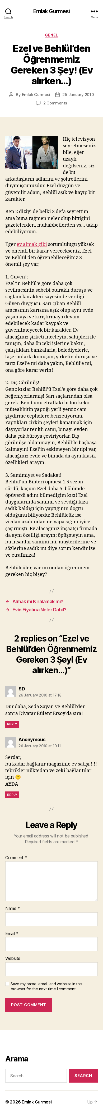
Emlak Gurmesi (51, 11)
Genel (51, 35)
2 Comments (55, 103)
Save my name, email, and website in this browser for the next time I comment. (46, 986)
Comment (16, 857)
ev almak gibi (32, 244)
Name (12, 908)
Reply (12, 724)
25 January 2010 (78, 94)
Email (11, 933)
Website (12, 958)
